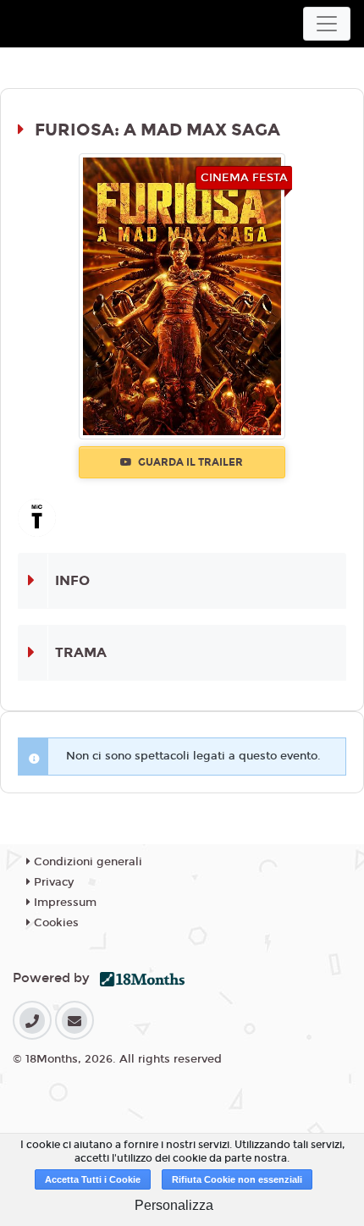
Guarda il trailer (189, 462)
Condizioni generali (86, 862)
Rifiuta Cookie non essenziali (237, 1179)
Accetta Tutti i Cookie (93, 1179)
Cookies (54, 923)
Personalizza (174, 1205)
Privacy (52, 882)
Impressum (63, 902)
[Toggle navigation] (326, 24)
